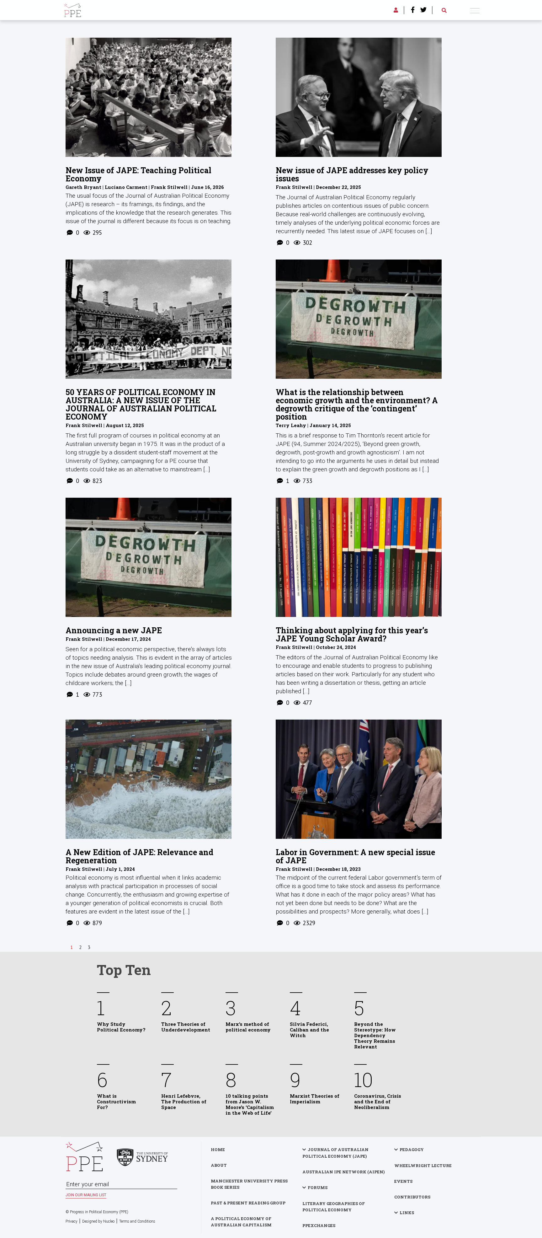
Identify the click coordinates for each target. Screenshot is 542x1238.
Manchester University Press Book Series (249, 1184)
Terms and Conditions (137, 1221)
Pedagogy (412, 1149)
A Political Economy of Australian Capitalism (241, 1222)
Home (218, 1149)
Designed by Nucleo (98, 1221)
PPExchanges (318, 1225)
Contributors (412, 1197)
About (219, 1165)
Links (407, 1212)
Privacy (71, 1221)
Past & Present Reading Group (248, 1203)
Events (403, 1181)
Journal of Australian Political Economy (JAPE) (335, 1153)
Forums (317, 1187)
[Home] (72, 9)
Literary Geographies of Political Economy (333, 1207)
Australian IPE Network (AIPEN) (343, 1172)
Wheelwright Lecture (423, 1165)
